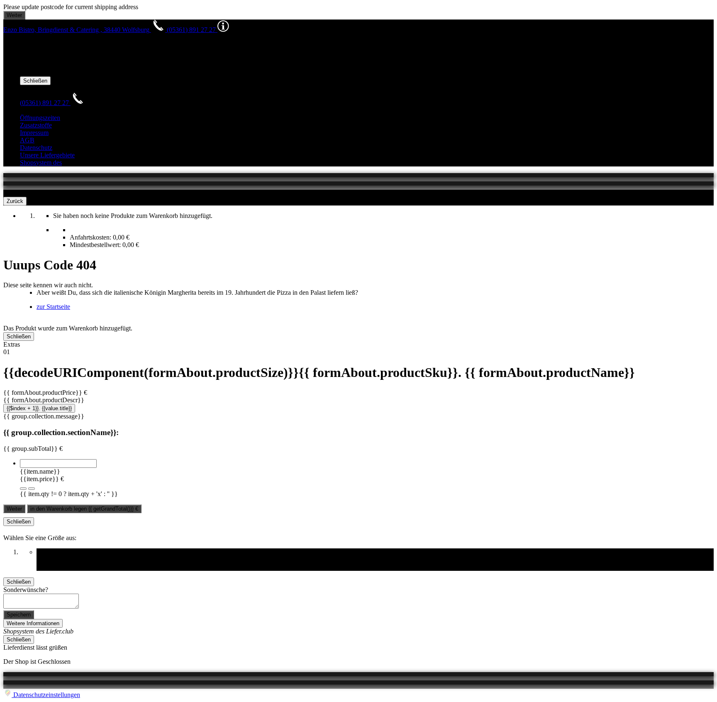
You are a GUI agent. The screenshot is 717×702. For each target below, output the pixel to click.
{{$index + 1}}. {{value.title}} (39, 408)
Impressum (34, 132)
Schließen (35, 81)
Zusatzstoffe (36, 125)
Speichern (19, 614)
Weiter (14, 509)
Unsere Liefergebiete (47, 155)
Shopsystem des (41, 162)
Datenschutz (36, 147)
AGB (27, 140)
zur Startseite (53, 306)
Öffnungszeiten (40, 117)
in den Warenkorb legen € (84, 509)
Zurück (15, 201)
